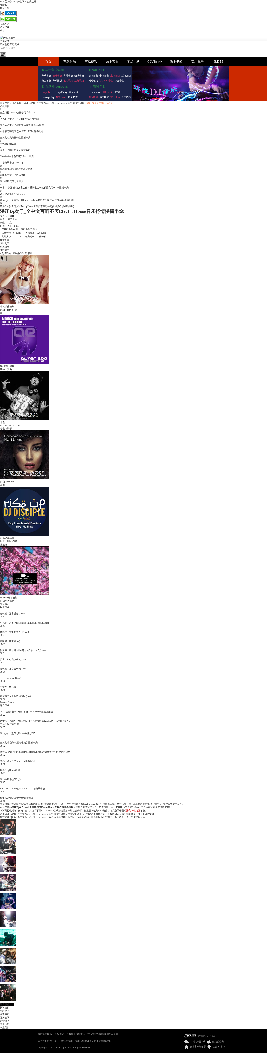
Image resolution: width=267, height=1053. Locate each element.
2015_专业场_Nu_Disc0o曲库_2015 (17, 733)
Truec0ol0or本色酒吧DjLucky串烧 (17, 156)
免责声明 (4, 1014)
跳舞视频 (79, 80)
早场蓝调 (73, 92)
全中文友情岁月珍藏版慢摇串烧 (16, 797)
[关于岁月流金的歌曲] (8, 1000)
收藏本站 (4, 23)
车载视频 (91, 61)
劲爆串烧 (79, 75)
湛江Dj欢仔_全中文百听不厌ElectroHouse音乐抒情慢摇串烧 (54, 103)
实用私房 (197, 61)
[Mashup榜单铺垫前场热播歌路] (24, 594)
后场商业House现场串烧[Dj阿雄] (16, 169)
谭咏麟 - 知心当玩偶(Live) (13, 668)
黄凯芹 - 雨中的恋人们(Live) (14, 632)
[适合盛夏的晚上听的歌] (8, 981)
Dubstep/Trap (48, 97)
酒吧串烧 (176, 61)
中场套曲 (104, 75)
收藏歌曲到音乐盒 (28, 229)
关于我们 (4, 1024)
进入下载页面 (133, 810)
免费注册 (31, 1)
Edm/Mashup (95, 92)
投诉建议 (4, 1007)
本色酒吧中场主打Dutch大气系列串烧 (19, 118)
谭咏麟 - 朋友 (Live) (10, 641)
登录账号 (4, 5)
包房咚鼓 (93, 97)
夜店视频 (68, 80)
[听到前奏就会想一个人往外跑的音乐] (8, 963)
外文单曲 (126, 97)
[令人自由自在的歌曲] (8, 889)
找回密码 (4, 8)
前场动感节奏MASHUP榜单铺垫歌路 (8, 541)
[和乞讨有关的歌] (8, 853)
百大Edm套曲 (106, 80)
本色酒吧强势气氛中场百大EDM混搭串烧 (21, 131)
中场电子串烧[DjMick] (11, 162)
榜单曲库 (118, 92)
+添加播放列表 (19, 253)
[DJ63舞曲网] (7, 37)
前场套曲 (93, 75)
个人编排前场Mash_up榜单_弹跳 (8, 310)
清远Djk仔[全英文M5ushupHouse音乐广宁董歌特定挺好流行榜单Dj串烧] (37, 206)
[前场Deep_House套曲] (24, 478)
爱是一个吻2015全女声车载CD (15, 150)
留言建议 (4, 27)
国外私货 (73, 97)
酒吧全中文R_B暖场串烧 (12, 175)
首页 (48, 61)
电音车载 (46, 80)
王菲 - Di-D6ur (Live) (10, 678)
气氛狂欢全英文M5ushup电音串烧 (17, 761)
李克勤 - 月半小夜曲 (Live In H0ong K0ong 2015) (24, 622)
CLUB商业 (154, 61)
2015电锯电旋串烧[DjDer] (13, 194)
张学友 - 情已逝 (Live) (11, 687)
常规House (61, 97)
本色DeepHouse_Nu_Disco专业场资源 (11, 425)
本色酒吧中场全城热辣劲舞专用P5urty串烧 (22, 125)
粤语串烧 (68, 75)
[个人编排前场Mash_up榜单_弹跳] (24, 303)
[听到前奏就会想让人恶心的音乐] (8, 945)
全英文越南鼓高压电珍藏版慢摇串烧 (19, 742)
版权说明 (4, 1011)
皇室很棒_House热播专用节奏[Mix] (18, 112)
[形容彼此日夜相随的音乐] (8, 871)
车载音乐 (69, 61)
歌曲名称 (4, 44)
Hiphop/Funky (60, 92)
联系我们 (4, 1027)
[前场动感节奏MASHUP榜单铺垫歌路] (24, 534)
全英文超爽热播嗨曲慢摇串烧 (15, 137)
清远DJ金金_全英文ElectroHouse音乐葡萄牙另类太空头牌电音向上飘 (35, 751)
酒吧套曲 (14, 44)
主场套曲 (115, 75)
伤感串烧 (57, 75)
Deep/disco (47, 92)
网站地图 (4, 1021)
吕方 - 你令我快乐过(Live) (13, 659)
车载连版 (57, 80)
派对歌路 (93, 80)
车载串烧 (46, 75)
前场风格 (133, 61)
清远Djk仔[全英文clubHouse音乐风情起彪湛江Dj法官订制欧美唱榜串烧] (37, 200)
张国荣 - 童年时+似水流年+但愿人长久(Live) (23, 650)
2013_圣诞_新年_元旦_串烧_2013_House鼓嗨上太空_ (27, 711)
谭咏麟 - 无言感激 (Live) (12, 613)
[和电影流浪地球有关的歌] (8, 834)
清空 (29, 253)
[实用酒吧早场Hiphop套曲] (24, 363)
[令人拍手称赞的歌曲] (8, 908)
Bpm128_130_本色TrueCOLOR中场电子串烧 (22, 788)
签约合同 (4, 1017)
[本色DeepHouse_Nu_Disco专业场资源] (24, 419)
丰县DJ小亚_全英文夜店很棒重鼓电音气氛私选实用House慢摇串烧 (34, 187)
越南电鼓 (104, 97)
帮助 (2, 30)
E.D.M (218, 61)
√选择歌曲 (5, 253)
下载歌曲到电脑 (10, 229)
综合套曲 (119, 80)
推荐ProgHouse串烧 (10, 770)
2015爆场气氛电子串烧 (11, 181)
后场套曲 (126, 75)
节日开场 (115, 97)
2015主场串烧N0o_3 (10, 779)
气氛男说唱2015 (8, 143)
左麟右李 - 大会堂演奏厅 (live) (15, 696)
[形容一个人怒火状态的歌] (8, 926)
